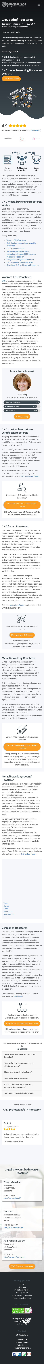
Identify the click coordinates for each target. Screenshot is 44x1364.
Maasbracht (8, 914)
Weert (6, 903)
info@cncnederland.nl (22, 1348)
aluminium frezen (17, 605)
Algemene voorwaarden (22, 1295)
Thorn (6, 909)
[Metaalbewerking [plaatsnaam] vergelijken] (22, 730)
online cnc (18, 996)
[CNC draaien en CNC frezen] (22, 488)
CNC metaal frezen (28, 854)
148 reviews (35, 130)
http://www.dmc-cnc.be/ (14, 1228)
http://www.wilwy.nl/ (12, 1198)
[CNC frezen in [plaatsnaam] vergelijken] (22, 620)
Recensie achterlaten (22, 1298)
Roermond (8, 911)
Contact (22, 1284)
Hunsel (6, 906)
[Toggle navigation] (39, 4)
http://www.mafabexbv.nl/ (14, 1257)
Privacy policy (22, 1293)
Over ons (22, 1287)
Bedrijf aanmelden (22, 1290)
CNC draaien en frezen (30, 476)
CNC (3, 281)
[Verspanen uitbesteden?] (22, 1008)
